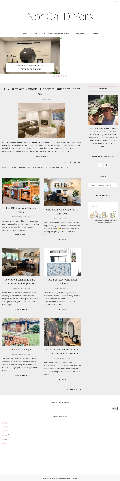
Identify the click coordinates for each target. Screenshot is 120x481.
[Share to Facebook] (70, 162)
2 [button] (56, 76)
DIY (28, 167)
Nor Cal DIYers (53, 478)
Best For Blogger (72, 478)
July (3, 439)
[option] (30, 55)
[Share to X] (75, 162)
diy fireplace (38, 167)
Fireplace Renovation (57, 167)
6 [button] (66, 76)
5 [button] (63, 76)
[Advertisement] (14, 462)
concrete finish (17, 167)
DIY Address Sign (21, 349)
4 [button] (61, 76)
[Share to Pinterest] (79, 162)
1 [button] (54, 76)
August (5, 427)
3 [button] (59, 76)
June (4, 423)
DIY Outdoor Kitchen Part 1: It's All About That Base (104, 221)
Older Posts (73, 390)
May (4, 431)
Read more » (42, 157)
